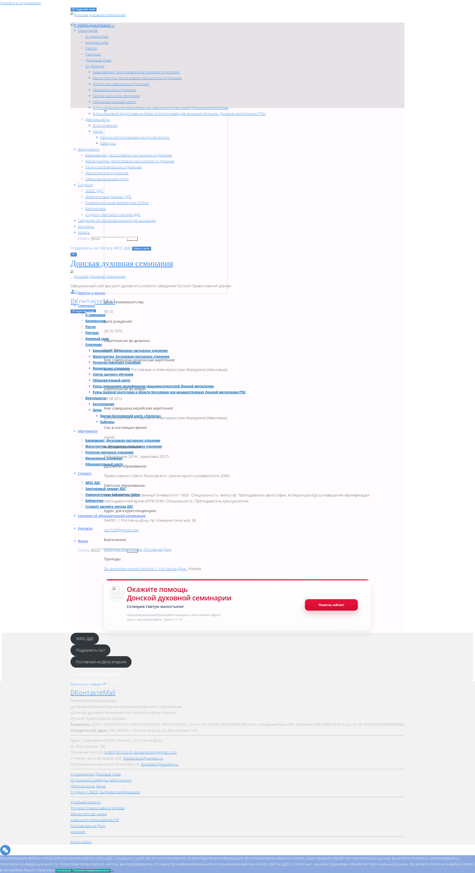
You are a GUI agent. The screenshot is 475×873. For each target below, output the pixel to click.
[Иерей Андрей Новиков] (92, 25)
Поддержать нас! (86, 247)
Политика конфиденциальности (91, 870)
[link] (84, 232)
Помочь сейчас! (331, 605)
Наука (101, 786)
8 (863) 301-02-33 (118, 752)
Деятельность (83, 786)
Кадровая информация (120, 791)
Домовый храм (108, 774)
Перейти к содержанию (20, 2)
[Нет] (112, 871)
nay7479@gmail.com (121, 529)
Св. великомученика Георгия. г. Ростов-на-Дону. (145, 568)
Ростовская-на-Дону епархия (101, 661)
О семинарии (82, 774)
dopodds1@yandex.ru (159, 764)
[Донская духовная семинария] (98, 276)
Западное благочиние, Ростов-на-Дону (137, 549)
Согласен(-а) (64, 870)
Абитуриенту (121, 780)
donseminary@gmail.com (155, 752)
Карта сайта (81, 841)
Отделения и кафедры (90, 780)
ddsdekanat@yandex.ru (143, 758)
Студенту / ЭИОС (85, 791)
